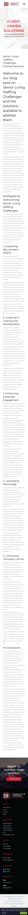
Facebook (8, 869)
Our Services (7, 848)
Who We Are (7, 807)
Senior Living (7, 826)
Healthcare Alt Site (8, 834)
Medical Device (7, 823)
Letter (5, 810)
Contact (5, 812)
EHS (4, 832)
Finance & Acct (7, 830)
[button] (14, 779)
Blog (4, 814)
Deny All (4, 913)
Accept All (23, 913)
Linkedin (7, 871)
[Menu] (24, 4)
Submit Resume (8, 860)
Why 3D (5, 844)
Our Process (6, 846)
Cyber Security (7, 828)
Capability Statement (14, 899)
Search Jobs (6, 857)
